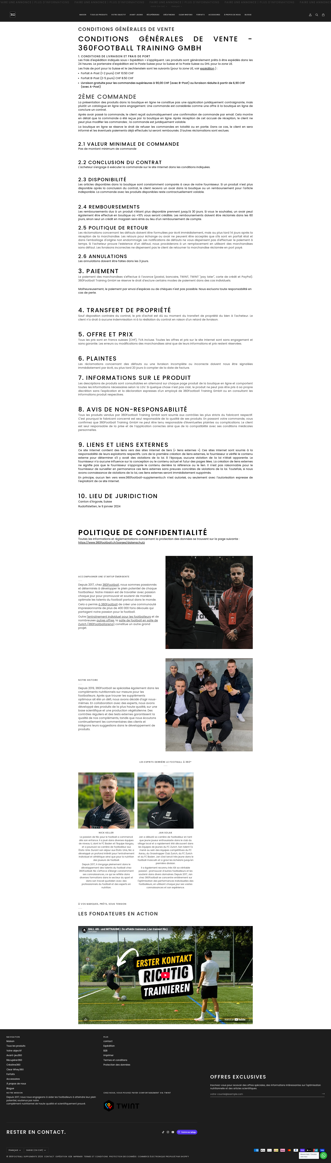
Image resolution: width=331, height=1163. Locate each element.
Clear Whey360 (15, 1069)
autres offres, (105, 620)
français (175, 6)
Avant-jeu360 (14, 1055)
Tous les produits (15, 1045)
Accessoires (13, 1079)
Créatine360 (13, 1064)
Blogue (10, 1088)
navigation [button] (13, 1037)
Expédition (109, 1045)
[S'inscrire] (322, 1094)
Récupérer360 (14, 1060)
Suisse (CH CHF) (158, 6)
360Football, (111, 585)
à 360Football (108, 604)
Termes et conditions (115, 1060)
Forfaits (10, 1074)
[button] (118, 15)
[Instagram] (168, 1132)
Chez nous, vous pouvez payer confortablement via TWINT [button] (137, 1093)
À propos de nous (16, 1083)
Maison (10, 1041)
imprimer (108, 1055)
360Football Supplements (23, 1156)
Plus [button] (105, 1037)
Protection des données (116, 1064)
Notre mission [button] (14, 1093)
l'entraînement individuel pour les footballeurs (119, 616)
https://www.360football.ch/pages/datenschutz (111, 542)
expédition (207, 68)
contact (107, 1041)
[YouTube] (173, 1132)
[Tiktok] (163, 1132)
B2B (105, 1050)
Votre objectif (14, 1050)
